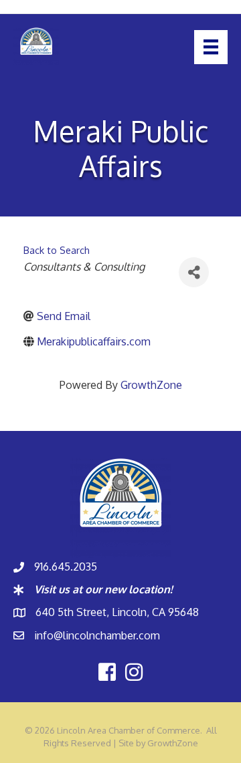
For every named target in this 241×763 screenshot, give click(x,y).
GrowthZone (151, 385)
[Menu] (211, 46)
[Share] (194, 272)
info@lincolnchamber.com (97, 635)
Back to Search (56, 250)
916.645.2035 (65, 566)
